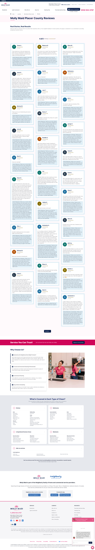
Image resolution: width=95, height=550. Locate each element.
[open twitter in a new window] (14, 521)
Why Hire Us (27, 9)
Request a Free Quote (74, 9)
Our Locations (77, 512)
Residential (4, 9)
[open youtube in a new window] (17, 521)
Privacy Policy (39, 541)
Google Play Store (66, 495)
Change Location (66, 4)
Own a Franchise (55, 519)
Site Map (76, 514)
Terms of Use (32, 541)
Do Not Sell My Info (53, 541)
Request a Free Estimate (78, 342)
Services (32, 505)
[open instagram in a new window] (20, 521)
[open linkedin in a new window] (23, 521)
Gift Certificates (90, 4)
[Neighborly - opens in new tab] (15, 524)
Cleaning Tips (47, 9)
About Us (37, 9)
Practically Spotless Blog (60, 9)
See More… (47, 331)
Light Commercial (15, 9)
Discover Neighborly (34, 495)
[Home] (10, 13)
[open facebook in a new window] (11, 521)
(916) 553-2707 (87, 10)
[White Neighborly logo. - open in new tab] (3, 1)
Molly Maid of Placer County (29, 13)
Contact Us (54, 512)
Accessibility (45, 541)
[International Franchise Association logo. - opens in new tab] (12, 524)
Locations (19, 13)
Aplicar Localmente (82, 4)
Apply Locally (74, 4)
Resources (77, 505)
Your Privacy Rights (63, 541)
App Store (55, 495)
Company (54, 505)
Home (13, 13)
